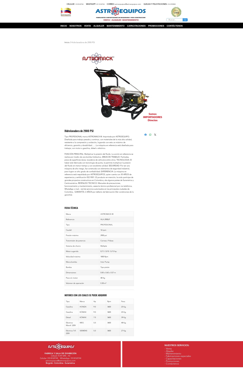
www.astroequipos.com (186, 387)
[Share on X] (155, 134)
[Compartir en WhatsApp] (150, 134)
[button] (87, 25)
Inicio (67, 42)
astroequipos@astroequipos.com (128, 4)
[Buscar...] (185, 19)
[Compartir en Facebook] (145, 134)
